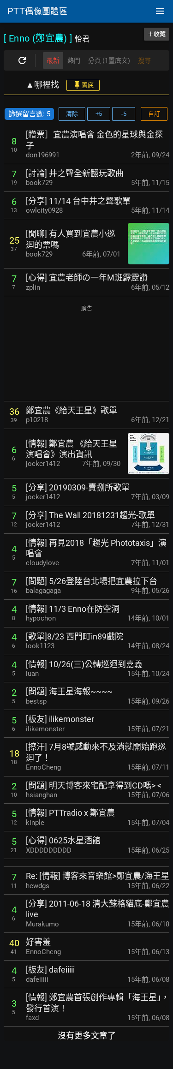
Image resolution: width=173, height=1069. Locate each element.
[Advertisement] (86, 354)
